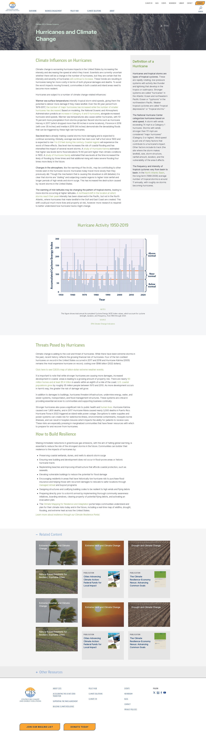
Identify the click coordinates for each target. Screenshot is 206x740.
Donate (200, 3)
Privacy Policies (130, 709)
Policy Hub (74, 11)
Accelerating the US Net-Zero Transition (64, 695)
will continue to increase (81, 79)
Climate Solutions (94, 11)
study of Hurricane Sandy (58, 155)
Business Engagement (53, 11)
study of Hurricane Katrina (96, 148)
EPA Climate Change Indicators (103, 324)
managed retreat (47, 485)
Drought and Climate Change (146, 545)
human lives (106, 407)
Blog (157, 3)
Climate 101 (148, 3)
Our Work (32, 11)
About (112, 11)
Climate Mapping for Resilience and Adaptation (66, 504)
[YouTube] (165, 692)
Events (164, 3)
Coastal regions (92, 142)
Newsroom (172, 3)
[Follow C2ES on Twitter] (155, 692)
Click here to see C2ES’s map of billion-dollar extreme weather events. (70, 369)
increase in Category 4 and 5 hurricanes (80, 113)
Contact (189, 3)
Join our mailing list (39, 727)
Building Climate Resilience (63, 706)
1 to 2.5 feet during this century (69, 142)
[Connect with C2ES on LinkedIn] (159, 692)
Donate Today (80, 727)
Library (181, 3)
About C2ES (57, 688)
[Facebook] (162, 692)
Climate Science (52, 24)
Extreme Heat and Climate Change (102, 545)
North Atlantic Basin (154, 172)
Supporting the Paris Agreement (65, 701)
